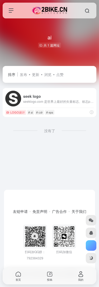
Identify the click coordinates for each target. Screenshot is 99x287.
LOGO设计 (17, 112)
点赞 (60, 74)
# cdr (39, 112)
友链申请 (20, 211)
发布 (23, 74)
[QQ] (91, 233)
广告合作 (59, 211)
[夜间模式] (91, 258)
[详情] (91, 112)
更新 (35, 74)
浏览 (47, 74)
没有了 (49, 130)
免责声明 (39, 211)
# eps (49, 112)
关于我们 (79, 211)
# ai (30, 112)
